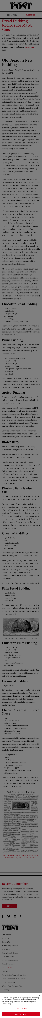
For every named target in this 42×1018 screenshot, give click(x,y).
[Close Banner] (39, 996)
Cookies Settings (21, 1008)
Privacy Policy (6, 1004)
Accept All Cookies (21, 1014)
